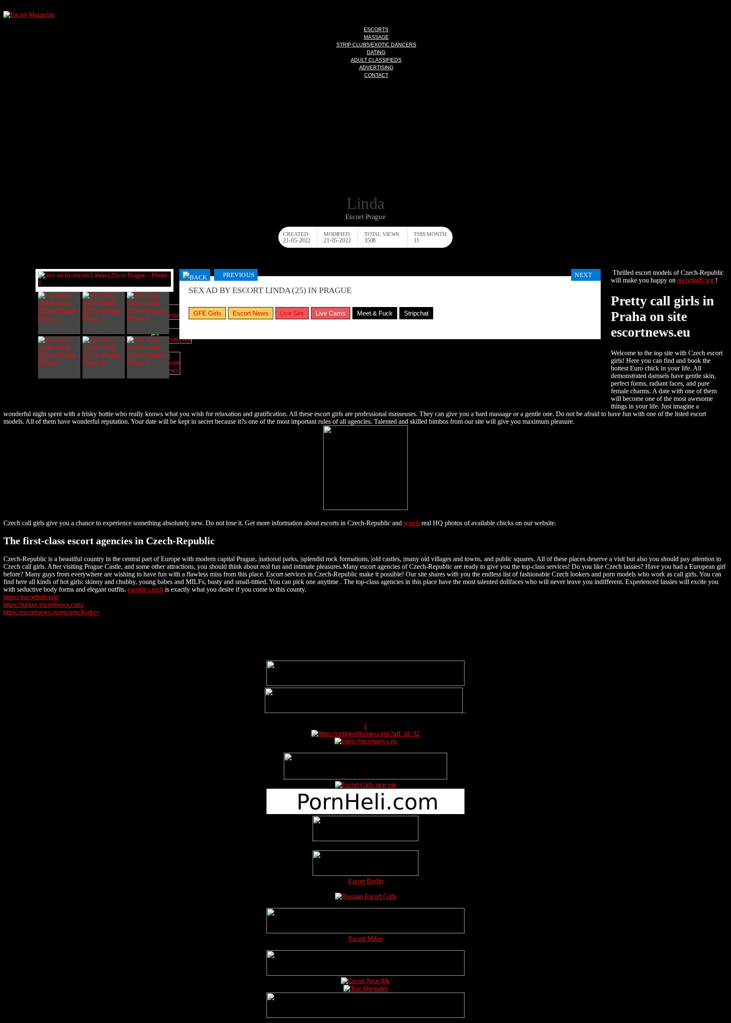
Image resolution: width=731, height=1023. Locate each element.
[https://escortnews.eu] (366, 741)
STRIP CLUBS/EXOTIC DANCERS (376, 45)
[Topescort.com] (171, 336)
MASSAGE (376, 37)
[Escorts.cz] (365, 507)
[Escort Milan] (365, 931)
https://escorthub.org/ (31, 597)
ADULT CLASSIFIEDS (376, 60)
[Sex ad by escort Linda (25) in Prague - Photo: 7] (148, 351)
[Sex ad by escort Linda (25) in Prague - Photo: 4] (148, 307)
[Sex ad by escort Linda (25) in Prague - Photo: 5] (59, 351)
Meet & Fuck (375, 313)
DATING (376, 52)
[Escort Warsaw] (365, 1015)
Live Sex (292, 313)
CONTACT (376, 75)
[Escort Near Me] (365, 981)
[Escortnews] (171, 312)
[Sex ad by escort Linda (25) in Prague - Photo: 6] (103, 351)
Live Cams (331, 313)
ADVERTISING (376, 68)
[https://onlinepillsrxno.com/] (365, 733)
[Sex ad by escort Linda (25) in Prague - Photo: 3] (103, 307)
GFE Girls (207, 313)
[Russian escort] (365, 896)
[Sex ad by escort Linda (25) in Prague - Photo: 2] (59, 307)
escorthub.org (696, 280)
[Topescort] (365, 973)
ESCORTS (376, 30)
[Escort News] (171, 363)
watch (412, 523)
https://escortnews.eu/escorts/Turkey (51, 612)
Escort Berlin (365, 881)
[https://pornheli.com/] (365, 777)
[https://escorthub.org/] (365, 829)
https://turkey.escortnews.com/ (43, 604)
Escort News (251, 313)
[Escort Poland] (365, 683)
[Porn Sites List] (365, 811)
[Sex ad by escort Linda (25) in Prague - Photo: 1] (104, 279)
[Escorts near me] (365, 784)
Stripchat (416, 313)
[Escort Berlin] (365, 864)
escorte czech (146, 589)
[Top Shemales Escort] (366, 988)
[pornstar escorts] (364, 710)
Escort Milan (366, 938)
